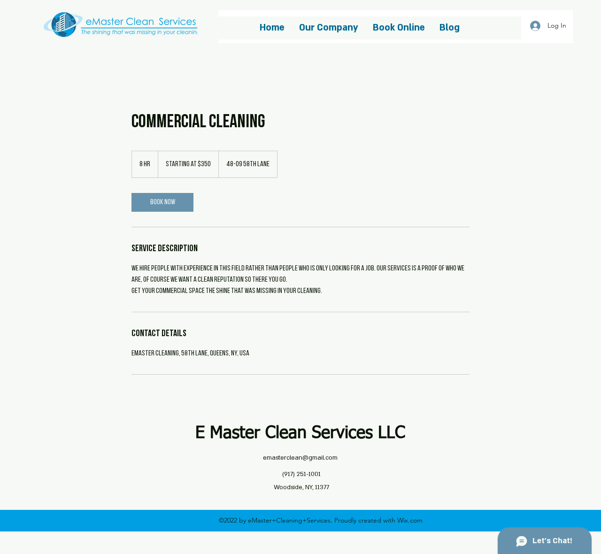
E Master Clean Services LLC (300, 433)
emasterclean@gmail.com (300, 458)
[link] (162, 202)
